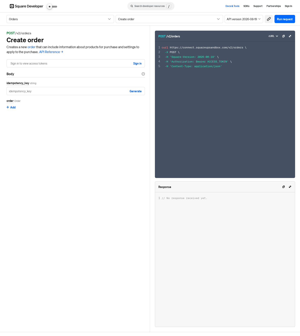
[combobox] (60, 19)
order (32, 47)
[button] (269, 19)
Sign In (288, 6)
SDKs (246, 6)
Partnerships (274, 6)
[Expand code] (290, 36)
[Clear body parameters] (143, 74)
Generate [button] (136, 91)
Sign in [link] (137, 63)
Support (257, 6)
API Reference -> (51, 52)
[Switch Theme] (52, 7)
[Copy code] (283, 36)
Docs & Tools (232, 6)
